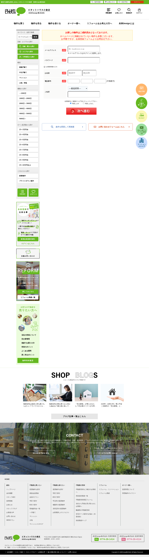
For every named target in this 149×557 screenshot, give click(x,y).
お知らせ (9, 505)
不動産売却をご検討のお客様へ (86, 490)
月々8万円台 (23, 155)
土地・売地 (23, 83)
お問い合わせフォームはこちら (111, 127)
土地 (31, 520)
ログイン (137, 2)
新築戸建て (23, 67)
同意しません (89, 103)
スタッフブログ (11, 508)
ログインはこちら (27, 243)
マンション (23, 78)
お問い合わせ (10, 516)
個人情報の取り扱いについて (57, 552)
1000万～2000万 (25, 98)
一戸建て (33, 512)
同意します (75, 103)
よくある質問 (26, 351)
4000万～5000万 (25, 113)
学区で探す (33, 501)
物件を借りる (54, 23)
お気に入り (111, 2)
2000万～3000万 (25, 103)
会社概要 (9, 493)
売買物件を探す (35, 489)
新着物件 (22, 176)
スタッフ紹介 (10, 497)
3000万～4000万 (25, 108)
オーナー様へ (74, 23)
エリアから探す (27, 51)
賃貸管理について (128, 489)
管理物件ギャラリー (129, 493)
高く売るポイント (28, 355)
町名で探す (33, 505)
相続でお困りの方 (28, 343)
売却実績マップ (81, 520)
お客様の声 (10, 512)
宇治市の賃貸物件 (59, 501)
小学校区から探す (28, 57)
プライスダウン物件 (26, 181)
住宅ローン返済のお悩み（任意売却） (86, 515)
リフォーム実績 (104, 493)
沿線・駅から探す (28, 46)
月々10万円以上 (25, 165)
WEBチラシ (10, 520)
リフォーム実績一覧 (28, 297)
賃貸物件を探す (58, 489)
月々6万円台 (23, 145)
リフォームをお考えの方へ (99, 23)
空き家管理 (26, 339)
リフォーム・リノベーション (109, 489)
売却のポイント (27, 347)
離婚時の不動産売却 (83, 510)
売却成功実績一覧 (82, 496)
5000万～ (22, 119)
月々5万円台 (23, 140)
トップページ (10, 489)
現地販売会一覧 (35, 508)
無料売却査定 (28, 360)
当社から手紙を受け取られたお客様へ (86, 505)
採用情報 (9, 501)
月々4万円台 (23, 134)
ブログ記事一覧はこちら (74, 416)
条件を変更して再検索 (65, 127)
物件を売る (36, 23)
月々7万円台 (23, 150)
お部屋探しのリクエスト (61, 512)
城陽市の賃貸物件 (59, 505)
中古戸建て (23, 72)
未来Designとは (126, 23)
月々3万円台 (23, 129)
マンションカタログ (36, 524)
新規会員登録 (34, 493)
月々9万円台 (23, 160)
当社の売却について (29, 335)
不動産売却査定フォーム (84, 500)
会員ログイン (34, 497)
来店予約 (125, 2)
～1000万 (22, 93)
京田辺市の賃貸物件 (59, 508)
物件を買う (19, 23)
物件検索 (98, 2)
